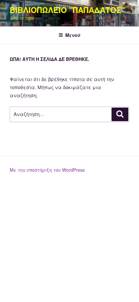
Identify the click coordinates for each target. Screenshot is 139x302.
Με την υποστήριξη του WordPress (47, 170)
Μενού (72, 35)
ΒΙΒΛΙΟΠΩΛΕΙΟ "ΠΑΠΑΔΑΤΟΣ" (67, 9)
